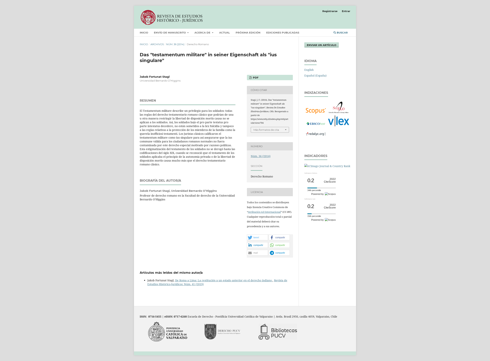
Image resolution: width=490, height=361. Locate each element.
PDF (255, 77)
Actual (224, 32)
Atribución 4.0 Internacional (264, 212)
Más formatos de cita (266, 129)
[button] (257, 237)
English (309, 70)
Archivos (157, 44)
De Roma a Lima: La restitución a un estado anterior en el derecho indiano (224, 280)
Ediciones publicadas (282, 32)
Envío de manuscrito (170, 32)
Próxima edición (248, 32)
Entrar (346, 11)
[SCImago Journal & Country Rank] (327, 166)
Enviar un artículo (321, 45)
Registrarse (329, 11)
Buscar (342, 32)
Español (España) (315, 75)
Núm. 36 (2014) (175, 44)
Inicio (144, 32)
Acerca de (202, 32)
